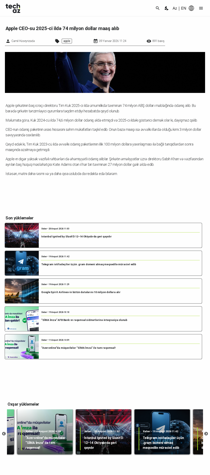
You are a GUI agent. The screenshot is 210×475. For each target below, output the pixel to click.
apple (66, 41)
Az (175, 8)
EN (183, 8)
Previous (4, 434)
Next (206, 434)
